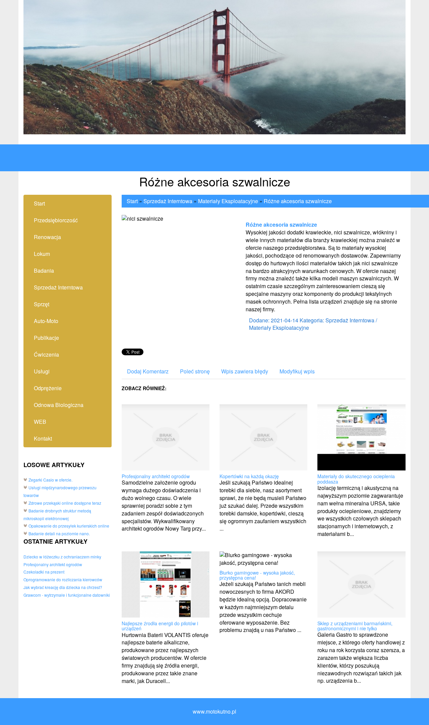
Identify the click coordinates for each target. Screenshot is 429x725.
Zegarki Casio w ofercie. (50, 480)
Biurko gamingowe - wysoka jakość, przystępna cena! (257, 575)
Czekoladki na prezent (43, 572)
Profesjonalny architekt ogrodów (52, 564)
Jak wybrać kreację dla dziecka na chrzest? (62, 587)
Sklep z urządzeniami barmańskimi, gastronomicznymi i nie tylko (354, 626)
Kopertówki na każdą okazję (249, 476)
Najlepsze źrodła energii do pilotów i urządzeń (160, 626)
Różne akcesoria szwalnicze (298, 201)
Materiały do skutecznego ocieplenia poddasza (356, 479)
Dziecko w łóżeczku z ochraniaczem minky (62, 556)
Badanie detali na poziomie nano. (59, 533)
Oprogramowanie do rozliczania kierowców (62, 579)
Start (132, 201)
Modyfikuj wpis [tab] (297, 371)
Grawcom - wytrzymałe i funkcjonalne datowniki (66, 595)
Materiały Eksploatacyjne (228, 201)
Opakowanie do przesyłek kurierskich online (68, 526)
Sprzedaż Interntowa (167, 201)
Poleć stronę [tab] (195, 371)
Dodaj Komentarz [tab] (148, 371)
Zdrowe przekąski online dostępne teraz (64, 503)
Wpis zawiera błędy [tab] (244, 371)
